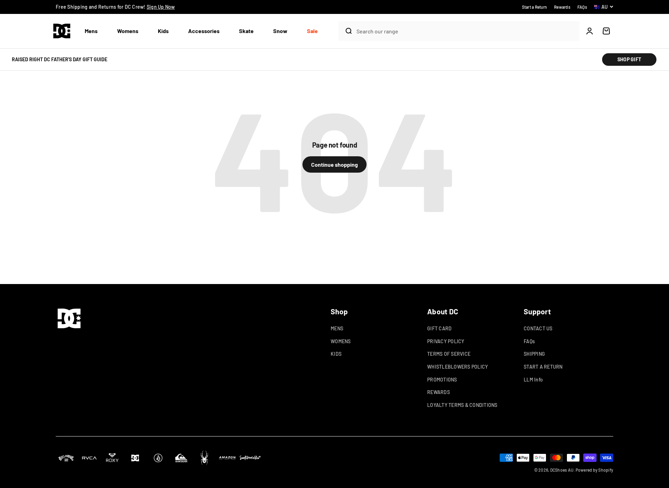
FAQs (529, 341)
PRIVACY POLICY (445, 341)
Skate (246, 30)
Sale (312, 30)
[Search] (345, 31)
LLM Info (533, 380)
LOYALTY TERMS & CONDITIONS (462, 405)
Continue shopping (334, 164)
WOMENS (341, 341)
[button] (94, 31)
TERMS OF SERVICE (448, 354)
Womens (127, 30)
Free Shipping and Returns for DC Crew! (115, 7)
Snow (280, 30)
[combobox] (466, 31)
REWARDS (438, 392)
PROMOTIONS (442, 380)
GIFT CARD (439, 328)
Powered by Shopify (595, 469)
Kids (163, 30)
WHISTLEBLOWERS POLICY (457, 367)
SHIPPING (534, 354)
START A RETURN (543, 367)
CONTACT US (538, 328)
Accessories (204, 30)
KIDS (336, 354)
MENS (337, 328)
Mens (91, 30)
